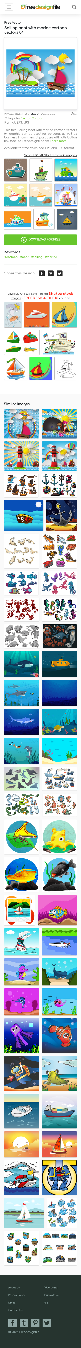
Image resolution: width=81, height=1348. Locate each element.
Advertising (51, 1287)
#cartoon (11, 257)
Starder (35, 114)
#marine (51, 257)
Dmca (12, 1302)
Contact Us (15, 1310)
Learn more (58, 141)
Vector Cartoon (32, 118)
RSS (46, 1302)
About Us (14, 1287)
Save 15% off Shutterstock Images (50, 155)
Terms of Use (51, 1295)
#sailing (37, 257)
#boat (24, 257)
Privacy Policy (16, 1295)
